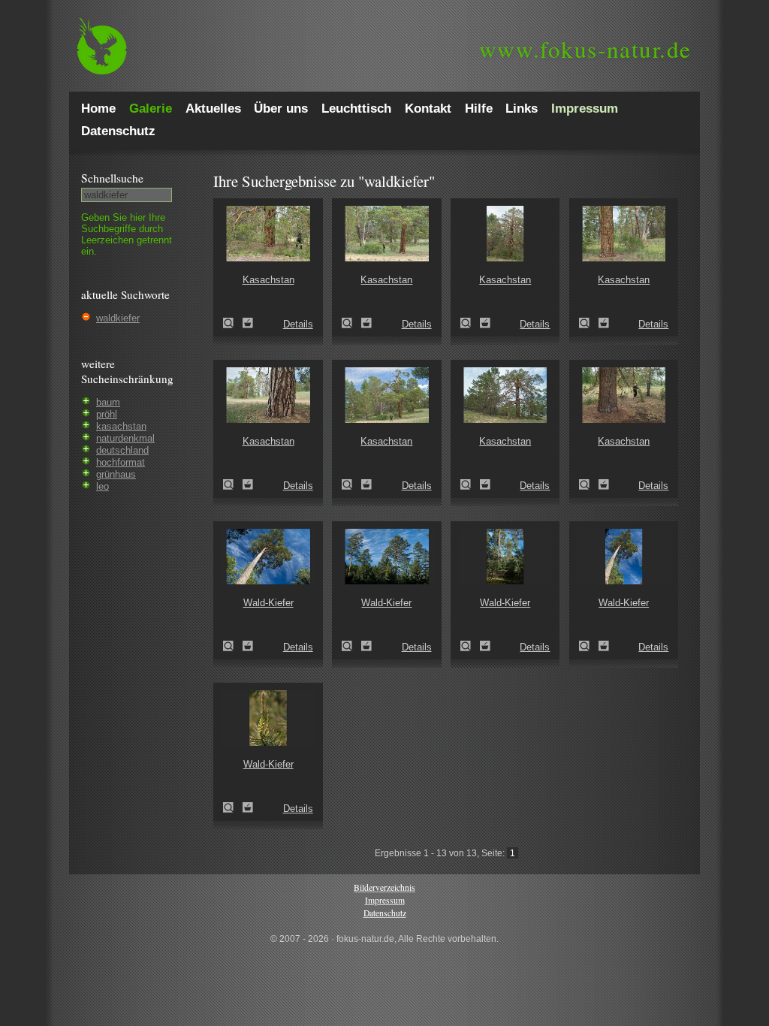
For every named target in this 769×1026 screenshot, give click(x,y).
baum (108, 402)
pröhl (106, 414)
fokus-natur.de (585, 49)
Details (298, 324)
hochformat (120, 462)
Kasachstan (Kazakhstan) (233, 323)
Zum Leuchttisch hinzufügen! (248, 323)
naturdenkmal (125, 438)
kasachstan (121, 426)
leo (102, 486)
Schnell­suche (112, 178)
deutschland (122, 450)
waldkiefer (118, 318)
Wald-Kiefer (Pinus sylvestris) (233, 646)
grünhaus (116, 474)
